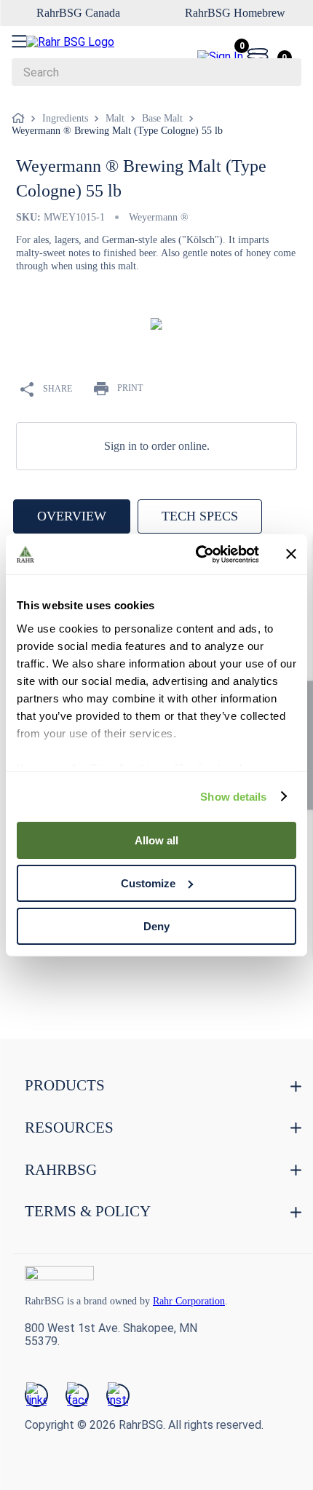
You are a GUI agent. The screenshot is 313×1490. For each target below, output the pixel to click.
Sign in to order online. (156, 445)
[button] (152, 994)
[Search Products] (283, 72)
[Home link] (21, 118)
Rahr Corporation (215, 1301)
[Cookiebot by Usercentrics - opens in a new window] (197, 553)
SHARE (57, 388)
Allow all (156, 840)
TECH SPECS (200, 515)
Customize (148, 883)
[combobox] (156, 72)
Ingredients (65, 118)
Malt (115, 118)
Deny (156, 925)
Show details (233, 796)
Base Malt (162, 118)
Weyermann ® (164, 217)
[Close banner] (291, 554)
